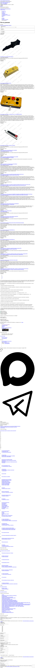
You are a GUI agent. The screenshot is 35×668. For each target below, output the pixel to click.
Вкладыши (3, 462)
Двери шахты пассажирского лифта (7, 599)
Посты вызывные (4, 505)
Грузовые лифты (4, 596)
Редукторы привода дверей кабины (7, 515)
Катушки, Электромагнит (6, 483)
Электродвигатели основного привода (7, 546)
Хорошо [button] (1, 667)
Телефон (1, 635)
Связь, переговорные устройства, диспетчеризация (9, 520)
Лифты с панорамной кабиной (6, 611)
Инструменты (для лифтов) (6, 476)
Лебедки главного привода (6, 598)
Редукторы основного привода (6, 516)
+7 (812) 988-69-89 (6, 342)
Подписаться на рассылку (6, 324)
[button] (17, 349)
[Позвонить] (1, 351)
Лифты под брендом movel (6, 607)
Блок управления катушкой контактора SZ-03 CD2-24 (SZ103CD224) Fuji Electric (12, 222)
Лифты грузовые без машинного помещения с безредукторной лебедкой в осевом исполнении (16, 604)
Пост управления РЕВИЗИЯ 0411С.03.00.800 (7, 157)
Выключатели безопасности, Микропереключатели (9, 461)
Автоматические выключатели (6, 452)
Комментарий (2, 640)
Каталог (2, 5)
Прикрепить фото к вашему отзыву (5, 642)
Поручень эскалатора (5, 565)
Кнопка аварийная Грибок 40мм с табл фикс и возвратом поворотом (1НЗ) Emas (12, 269)
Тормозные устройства (5, 524)
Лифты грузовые (4, 588)
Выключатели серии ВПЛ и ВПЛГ (7, 459)
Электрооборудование (5, 545)
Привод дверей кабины (5, 506)
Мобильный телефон (3, 660)
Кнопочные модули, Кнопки (6, 482)
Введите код (2, 663)
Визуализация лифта (3, 430)
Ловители (3, 487)
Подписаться (2, 622)
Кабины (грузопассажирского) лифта (7, 609)
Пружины (3, 508)
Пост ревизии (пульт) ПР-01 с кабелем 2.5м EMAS (7, 145)
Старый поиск (4, 328)
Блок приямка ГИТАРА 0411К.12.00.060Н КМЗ (7, 204)
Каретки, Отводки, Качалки (6, 481)
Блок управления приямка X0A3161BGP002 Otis (7, 239)
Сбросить (10, 25)
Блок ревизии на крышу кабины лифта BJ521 (7, 217)
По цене (1, 25)
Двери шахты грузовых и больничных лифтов (9, 597)
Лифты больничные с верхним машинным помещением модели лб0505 (12, 603)
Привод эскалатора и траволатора (7, 566)
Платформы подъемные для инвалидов (7, 612)
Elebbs (22, 322)
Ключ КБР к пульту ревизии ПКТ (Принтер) (6, 56)
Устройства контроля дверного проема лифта (8, 529)
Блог (2, 16)
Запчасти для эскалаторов (10, 426)
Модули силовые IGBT (5, 491)
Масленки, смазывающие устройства (7, 492)
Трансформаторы (4, 523)
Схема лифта (4, 11)
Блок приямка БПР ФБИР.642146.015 (5, 83)
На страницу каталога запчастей (11, 430)
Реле (2, 514)
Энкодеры (3, 544)
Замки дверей (4, 473)
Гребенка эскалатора (5, 556)
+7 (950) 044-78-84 (7, 343)
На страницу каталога (3, 586)
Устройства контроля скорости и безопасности (9, 528)
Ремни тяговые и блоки (5, 511)
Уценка (1, 9)
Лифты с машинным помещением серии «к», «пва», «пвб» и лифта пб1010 (13, 606)
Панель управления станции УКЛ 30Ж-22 (6, 164)
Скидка (1, 427)
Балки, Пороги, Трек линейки (6, 456)
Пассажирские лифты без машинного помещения (9, 595)
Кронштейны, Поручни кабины (6, 479)
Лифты (15, 426)
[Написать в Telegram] (17, 420)
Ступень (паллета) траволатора (6, 574)
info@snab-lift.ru (2, 2)
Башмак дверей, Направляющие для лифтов (8, 455)
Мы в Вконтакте (4, 338)
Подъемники (18, 426)
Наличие (2, 29)
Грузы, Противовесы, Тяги (6, 465)
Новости (3, 15)
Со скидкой (3, 32)
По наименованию (5, 25)
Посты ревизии (4, 503)
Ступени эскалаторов (5, 573)
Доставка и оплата (4, 14)
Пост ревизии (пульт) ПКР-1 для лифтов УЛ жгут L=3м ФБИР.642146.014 (11, 114)
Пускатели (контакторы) (5, 502)
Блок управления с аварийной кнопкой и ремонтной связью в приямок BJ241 (11, 254)
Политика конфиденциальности (6, 327)
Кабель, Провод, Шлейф (5, 484)
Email (1, 650)
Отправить (2, 645)
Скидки (4, 9)
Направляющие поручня (5, 562)
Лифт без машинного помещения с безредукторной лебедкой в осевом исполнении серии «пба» (16, 602)
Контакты (3, 13)
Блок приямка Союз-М (3, 211)
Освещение (3, 498)
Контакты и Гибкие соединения (6, 480)
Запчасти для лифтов (5, 19)
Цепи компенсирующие (5, 532)
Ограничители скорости (5, 499)
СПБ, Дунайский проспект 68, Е (5, 0)
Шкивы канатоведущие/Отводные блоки (8, 538)
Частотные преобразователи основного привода (9, 535)
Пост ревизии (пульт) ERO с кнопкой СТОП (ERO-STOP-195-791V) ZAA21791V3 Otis (13, 185)
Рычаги (3, 512)
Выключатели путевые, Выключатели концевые (9, 460)
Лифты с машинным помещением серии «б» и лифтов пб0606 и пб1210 (12, 605)
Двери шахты (4, 469)
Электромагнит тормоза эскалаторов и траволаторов (9, 583)
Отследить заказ (7, 2)
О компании (4, 12)
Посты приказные (4, 504)
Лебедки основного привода (6, 488)
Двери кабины (4, 470)
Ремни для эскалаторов (5, 570)
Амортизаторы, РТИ (5, 451)
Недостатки (2, 638)
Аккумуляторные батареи (6, 450)
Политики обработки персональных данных (13, 666)
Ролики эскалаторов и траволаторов (7, 569)
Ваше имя (2, 633)
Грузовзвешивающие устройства (7, 466)
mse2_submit (2, 33)
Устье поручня (4, 577)
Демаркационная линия (5, 559)
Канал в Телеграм (4, 337)
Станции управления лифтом (6, 519)
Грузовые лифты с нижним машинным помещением (9, 601)
